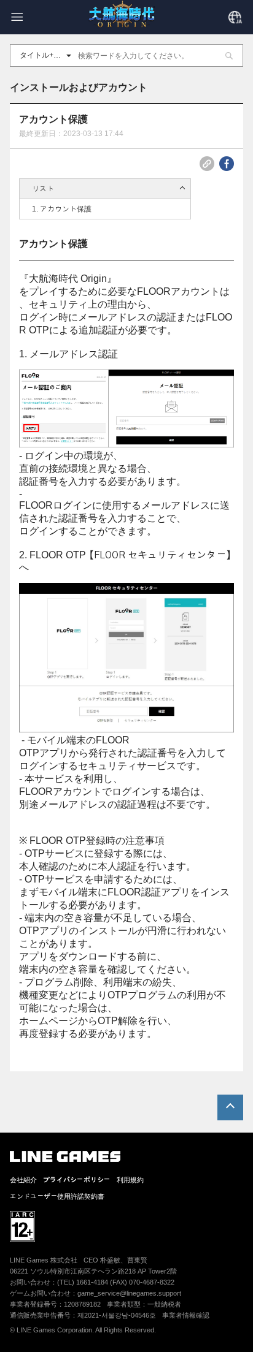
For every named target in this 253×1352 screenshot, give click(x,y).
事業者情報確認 (185, 1315)
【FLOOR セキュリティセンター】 (160, 555)
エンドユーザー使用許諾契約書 (57, 1196)
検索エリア (229, 55)
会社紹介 (23, 1180)
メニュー (17, 17)
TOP (230, 1107)
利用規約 (130, 1180)
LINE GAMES (65, 1156)
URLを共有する (207, 163)
